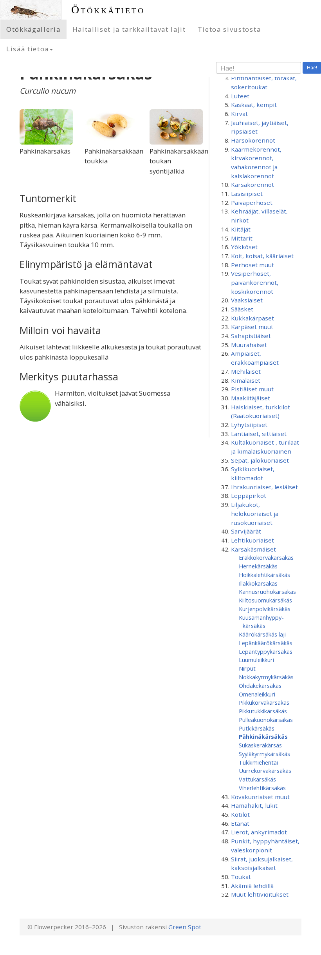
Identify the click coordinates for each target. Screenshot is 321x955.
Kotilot (240, 814)
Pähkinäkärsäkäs (263, 736)
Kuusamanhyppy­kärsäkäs (261, 621)
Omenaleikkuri (257, 694)
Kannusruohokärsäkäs (267, 591)
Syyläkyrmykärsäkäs (264, 754)
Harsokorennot (253, 140)
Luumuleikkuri (256, 660)
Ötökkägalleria (33, 29)
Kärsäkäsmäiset (253, 549)
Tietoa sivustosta (229, 29)
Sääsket (242, 309)
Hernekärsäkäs (258, 566)
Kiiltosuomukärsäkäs (265, 600)
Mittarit (241, 238)
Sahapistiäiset (251, 336)
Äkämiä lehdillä (252, 886)
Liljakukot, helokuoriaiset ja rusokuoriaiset (254, 513)
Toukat (241, 877)
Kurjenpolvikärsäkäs (264, 609)
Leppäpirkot (248, 495)
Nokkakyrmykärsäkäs (266, 677)
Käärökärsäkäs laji (262, 634)
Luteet (240, 96)
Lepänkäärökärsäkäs (265, 643)
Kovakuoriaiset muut (260, 797)
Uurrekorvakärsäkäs (265, 770)
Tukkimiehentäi (258, 762)
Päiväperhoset (251, 202)
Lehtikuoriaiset (252, 540)
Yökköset (244, 247)
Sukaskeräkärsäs (260, 745)
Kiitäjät (241, 229)
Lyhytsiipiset (249, 425)
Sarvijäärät (246, 531)
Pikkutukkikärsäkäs (263, 711)
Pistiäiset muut (252, 389)
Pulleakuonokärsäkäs (266, 719)
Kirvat (239, 114)
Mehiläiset (246, 371)
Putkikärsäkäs (256, 728)
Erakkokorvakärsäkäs (266, 557)
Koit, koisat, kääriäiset (262, 256)
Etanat (240, 823)
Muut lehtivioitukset (260, 894)
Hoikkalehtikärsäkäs (264, 575)
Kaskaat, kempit (254, 105)
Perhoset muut (252, 265)
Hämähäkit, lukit (254, 805)
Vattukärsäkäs (257, 779)
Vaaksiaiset (247, 300)
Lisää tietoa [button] (27, 48)
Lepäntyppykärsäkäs (265, 651)
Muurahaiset (249, 345)
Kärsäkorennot (252, 184)
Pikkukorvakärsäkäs (264, 702)
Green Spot (184, 927)
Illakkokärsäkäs (258, 583)
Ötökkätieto (108, 10)
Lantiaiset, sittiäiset (259, 434)
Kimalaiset (245, 380)
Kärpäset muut (252, 327)
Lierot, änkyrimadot (259, 832)
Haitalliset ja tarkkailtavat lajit (129, 29)
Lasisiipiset (247, 193)
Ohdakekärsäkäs (260, 685)
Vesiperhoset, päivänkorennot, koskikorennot (254, 282)
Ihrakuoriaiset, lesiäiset (264, 487)
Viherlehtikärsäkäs (262, 788)
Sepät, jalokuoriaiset (260, 460)
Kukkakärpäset (252, 318)
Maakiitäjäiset (250, 398)
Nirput (247, 668)
